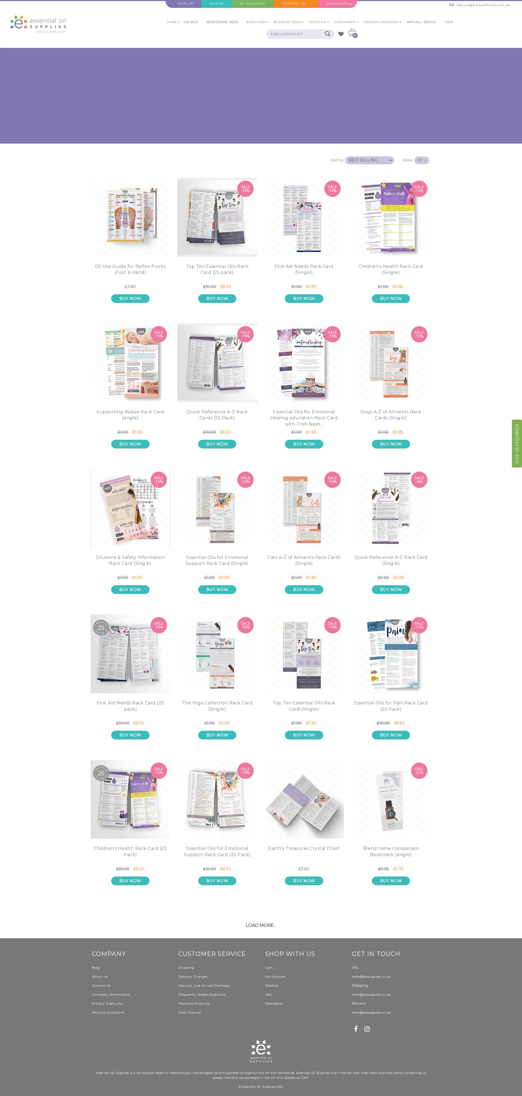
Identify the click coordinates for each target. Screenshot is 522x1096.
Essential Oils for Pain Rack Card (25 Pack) (391, 705)
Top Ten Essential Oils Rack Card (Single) (304, 705)
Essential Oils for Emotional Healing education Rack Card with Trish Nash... (304, 418)
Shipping (186, 967)
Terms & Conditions (108, 1012)
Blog (96, 967)
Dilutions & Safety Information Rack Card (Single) (130, 560)
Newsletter (274, 1003)
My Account (252, 3)
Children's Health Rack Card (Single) (391, 269)
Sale (268, 994)
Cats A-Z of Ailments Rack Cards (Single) (304, 560)
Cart (269, 967)
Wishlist (271, 985)
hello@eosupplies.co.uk (483, 5)
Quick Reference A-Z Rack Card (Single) (391, 560)
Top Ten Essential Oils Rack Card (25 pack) (217, 269)
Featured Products (194, 1003)
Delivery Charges (192, 976)
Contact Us (294, 3)
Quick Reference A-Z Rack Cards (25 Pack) (217, 414)
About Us (100, 976)
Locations (338, 3)
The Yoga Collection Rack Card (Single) (217, 705)
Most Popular (189, 1012)
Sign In (216, 3)
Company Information (111, 994)
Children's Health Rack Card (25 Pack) (130, 851)
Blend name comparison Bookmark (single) (391, 851)
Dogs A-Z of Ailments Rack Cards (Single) (391, 414)
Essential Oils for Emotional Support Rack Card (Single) (217, 560)
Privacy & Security (107, 1003)
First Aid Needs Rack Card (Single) (304, 269)
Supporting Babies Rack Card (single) (130, 414)
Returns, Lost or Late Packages (204, 985)
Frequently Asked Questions (201, 994)
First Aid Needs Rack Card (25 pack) (130, 705)
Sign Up (185, 3)
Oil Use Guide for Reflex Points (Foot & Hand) (130, 269)
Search (327, 34)
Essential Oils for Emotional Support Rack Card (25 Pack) (217, 851)
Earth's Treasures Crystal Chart (304, 848)
